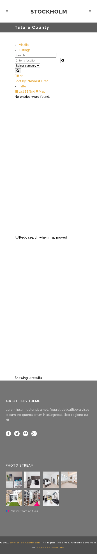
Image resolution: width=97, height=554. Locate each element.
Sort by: (31, 81)
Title (22, 86)
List (21, 91)
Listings (24, 50)
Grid (31, 91)
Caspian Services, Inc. (50, 547)
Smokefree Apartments (25, 542)
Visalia (24, 45)
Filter (19, 76)
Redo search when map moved (43, 237)
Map (41, 91)
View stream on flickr (24, 511)
